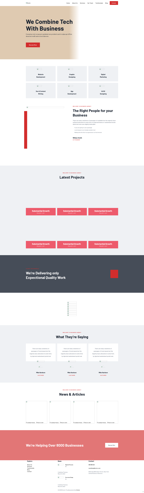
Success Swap (54, 420)
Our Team (90, 3)
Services (82, 3)
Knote (78, 490)
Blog (106, 3)
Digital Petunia (30, 420)
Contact (114, 3)
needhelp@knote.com (94, 468)
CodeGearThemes (31, 422)
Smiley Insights (77, 420)
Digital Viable (101, 420)
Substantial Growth (41, 211)
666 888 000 (92, 464)
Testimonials (99, 3)
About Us (75, 3)
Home (68, 3)
